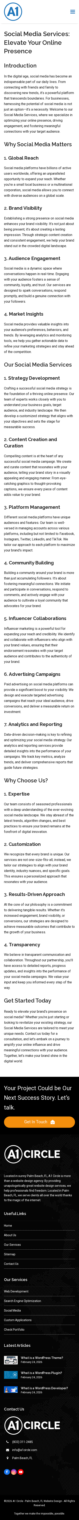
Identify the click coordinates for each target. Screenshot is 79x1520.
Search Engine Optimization (22, 1301)
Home (8, 1225)
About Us (10, 1235)
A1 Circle (18, 1501)
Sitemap (9, 1254)
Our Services (12, 1244)
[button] (72, 12)
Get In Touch (35, 1121)
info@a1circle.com (24, 1450)
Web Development (16, 1291)
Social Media (12, 1310)
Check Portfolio (14, 1329)
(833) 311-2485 (22, 1442)
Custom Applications (18, 1320)
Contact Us (11, 1263)
